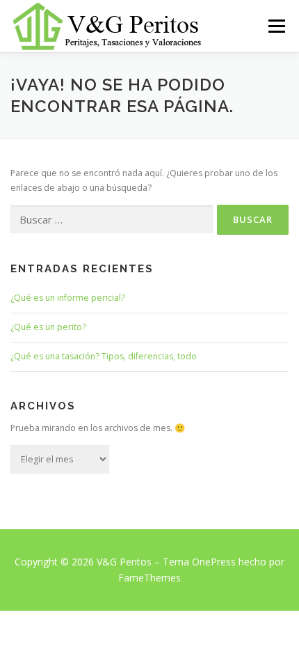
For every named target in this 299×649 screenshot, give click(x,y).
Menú (275, 26)
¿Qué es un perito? (48, 327)
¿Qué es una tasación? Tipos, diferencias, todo (103, 356)
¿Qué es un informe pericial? (67, 298)
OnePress (214, 561)
